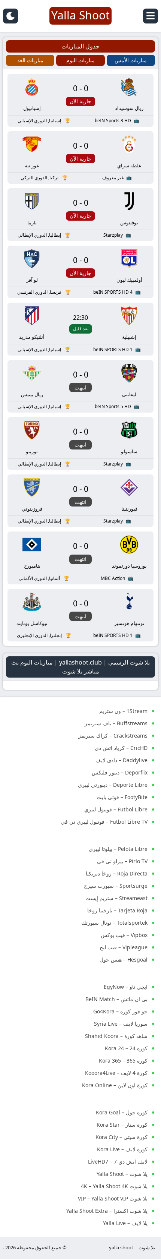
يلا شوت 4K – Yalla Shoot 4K (114, 1186)
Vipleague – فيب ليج (124, 947)
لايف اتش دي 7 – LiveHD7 (118, 1161)
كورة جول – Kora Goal (122, 1112)
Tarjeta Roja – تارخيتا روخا (117, 910)
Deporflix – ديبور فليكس (120, 772)
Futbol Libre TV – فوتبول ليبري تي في (104, 821)
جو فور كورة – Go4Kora (120, 1011)
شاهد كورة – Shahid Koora (116, 1035)
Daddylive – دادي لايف (121, 760)
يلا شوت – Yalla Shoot (122, 1173)
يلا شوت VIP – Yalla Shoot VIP (113, 1198)
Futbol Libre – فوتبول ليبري (116, 809)
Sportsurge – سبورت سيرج (116, 885)
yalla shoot (121, 1247)
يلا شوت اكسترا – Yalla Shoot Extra (107, 1210)
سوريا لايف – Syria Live (121, 1023)
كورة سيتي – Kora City (121, 1136)
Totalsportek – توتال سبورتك (115, 922)
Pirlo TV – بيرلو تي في (122, 861)
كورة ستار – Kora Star (122, 1124)
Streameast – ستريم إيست (116, 898)
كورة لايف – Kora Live (122, 1149)
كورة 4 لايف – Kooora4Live (116, 1072)
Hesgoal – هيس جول (124, 959)
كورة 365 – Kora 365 (123, 1060)
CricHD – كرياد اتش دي (121, 747)
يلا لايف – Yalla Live (125, 1223)
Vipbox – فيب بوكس (124, 934)
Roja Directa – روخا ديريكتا (117, 873)
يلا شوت (147, 1247)
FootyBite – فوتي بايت (122, 797)
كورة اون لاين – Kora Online (115, 1085)
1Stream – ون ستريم (123, 710)
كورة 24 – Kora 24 (126, 1048)
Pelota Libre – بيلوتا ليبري (118, 848)
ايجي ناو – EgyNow (126, 986)
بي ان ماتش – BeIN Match (116, 999)
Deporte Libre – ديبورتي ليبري (113, 784)
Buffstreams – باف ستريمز (116, 723)
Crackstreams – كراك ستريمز (113, 735)
